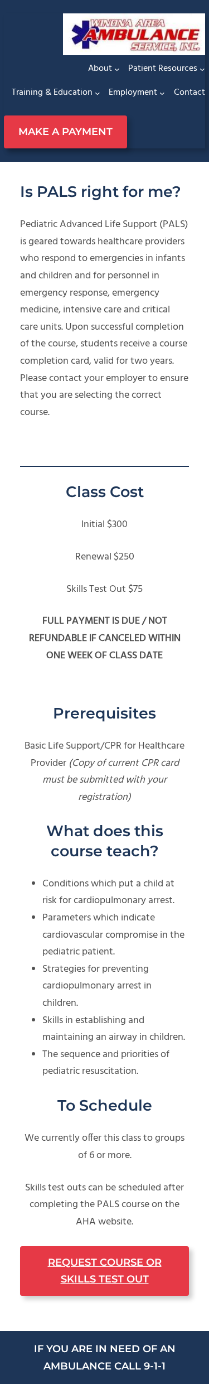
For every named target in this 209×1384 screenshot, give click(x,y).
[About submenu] (117, 69)
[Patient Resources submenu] (202, 69)
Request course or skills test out (105, 1271)
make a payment (65, 132)
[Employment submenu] (162, 93)
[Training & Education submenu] (97, 93)
